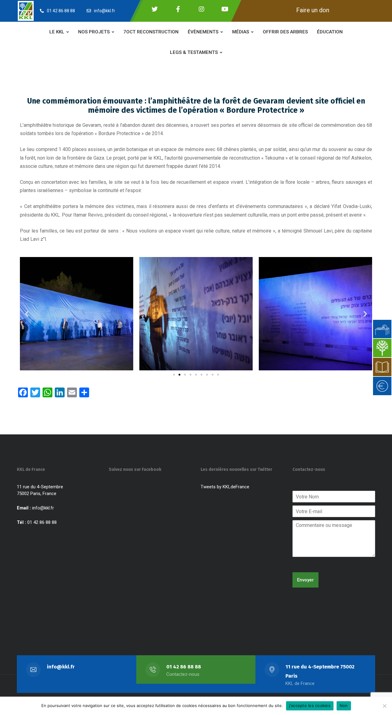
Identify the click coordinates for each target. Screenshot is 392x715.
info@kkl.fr (43, 508)
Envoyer (305, 580)
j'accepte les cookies (309, 705)
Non (344, 705)
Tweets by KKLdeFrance (225, 487)
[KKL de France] (25, 11)
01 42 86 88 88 (183, 667)
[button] (27, 314)
